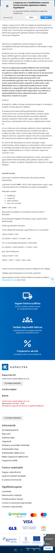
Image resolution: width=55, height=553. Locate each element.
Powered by (7, 17)
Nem (31, 17)
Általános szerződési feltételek (16, 445)
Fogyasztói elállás (10, 460)
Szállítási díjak (8, 437)
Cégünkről (6, 441)
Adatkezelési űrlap (10, 449)
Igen (46, 17)
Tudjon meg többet (33, 548)
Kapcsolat (6, 434)
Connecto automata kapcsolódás (17, 503)
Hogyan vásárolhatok (11, 472)
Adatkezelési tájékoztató (13, 453)
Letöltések (6, 491)
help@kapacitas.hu (9, 280)
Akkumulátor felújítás (12, 495)
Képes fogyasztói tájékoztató (15, 456)
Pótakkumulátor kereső (12, 499)
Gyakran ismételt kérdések (14, 476)
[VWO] (13, 17)
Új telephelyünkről (10, 430)
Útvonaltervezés (12, 383)
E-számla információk (11, 480)
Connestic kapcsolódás (12, 506)
